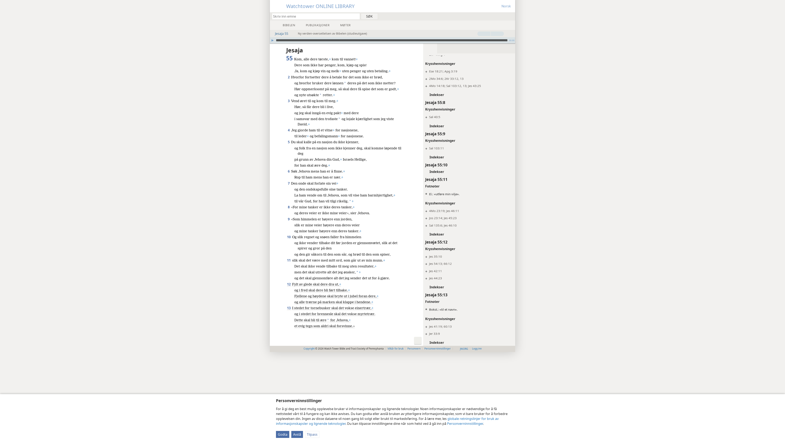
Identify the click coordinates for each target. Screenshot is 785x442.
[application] (392, 40)
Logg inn (477, 348)
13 (289, 308)
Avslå (297, 434)
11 (289, 260)
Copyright (309, 348)
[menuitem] (510, 16)
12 (289, 284)
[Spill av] (272, 40)
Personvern (414, 348)
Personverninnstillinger (465, 423)
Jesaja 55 (281, 33)
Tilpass (312, 434)
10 (289, 237)
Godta (282, 434)
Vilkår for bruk (396, 348)
